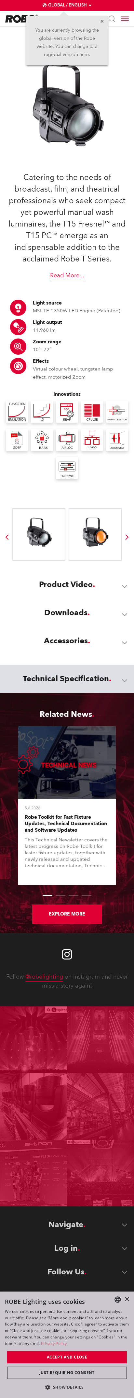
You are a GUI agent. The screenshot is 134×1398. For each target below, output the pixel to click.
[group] (6, 537)
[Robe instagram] (67, 954)
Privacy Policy (54, 1343)
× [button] (126, 1299)
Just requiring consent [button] (67, 1372)
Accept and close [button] (67, 1357)
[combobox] (117, 1299)
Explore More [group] (67, 914)
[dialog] (67, 1345)
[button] (67, 1387)
